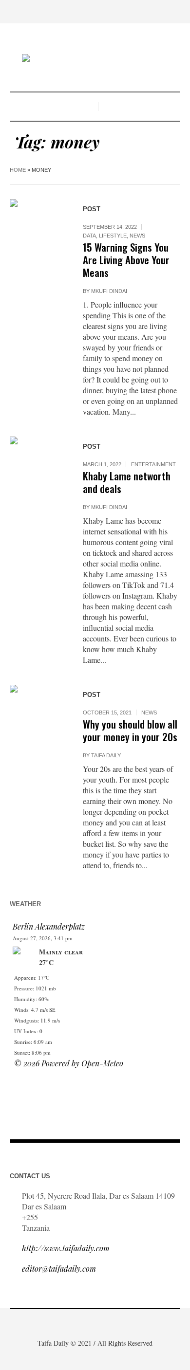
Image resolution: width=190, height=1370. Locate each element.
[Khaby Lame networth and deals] (36, 463)
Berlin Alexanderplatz (49, 926)
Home (18, 170)
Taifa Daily (106, 755)
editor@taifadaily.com (59, 1268)
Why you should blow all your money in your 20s (130, 730)
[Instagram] (102, 1322)
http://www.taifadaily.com (66, 1248)
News (137, 235)
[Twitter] (117, 1322)
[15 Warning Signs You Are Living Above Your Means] (36, 226)
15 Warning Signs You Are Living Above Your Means (126, 259)
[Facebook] (73, 1322)
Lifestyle (113, 235)
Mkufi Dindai (109, 291)
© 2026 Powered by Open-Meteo (68, 1063)
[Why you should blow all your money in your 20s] (36, 711)
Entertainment (153, 464)
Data (89, 235)
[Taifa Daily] (95, 59)
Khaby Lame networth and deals (127, 482)
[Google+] (88, 1322)
